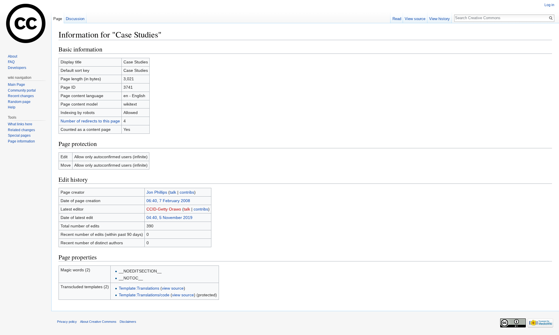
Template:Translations (139, 288)
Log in (549, 5)
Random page (19, 102)
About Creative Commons (98, 321)
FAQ (11, 62)
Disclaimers (128, 321)
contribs (187, 192)
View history (439, 19)
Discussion (75, 19)
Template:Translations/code (144, 295)
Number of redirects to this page (90, 121)
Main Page (16, 85)
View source (415, 19)
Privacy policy (67, 321)
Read (396, 19)
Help (11, 107)
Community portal (22, 90)
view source (173, 288)
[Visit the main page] (25, 23)
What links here (20, 124)
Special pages (19, 135)
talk (173, 192)
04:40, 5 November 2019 (169, 217)
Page (57, 19)
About (12, 56)
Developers (17, 68)
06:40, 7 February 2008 (168, 200)
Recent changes (21, 96)
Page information (21, 141)
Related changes (21, 130)
